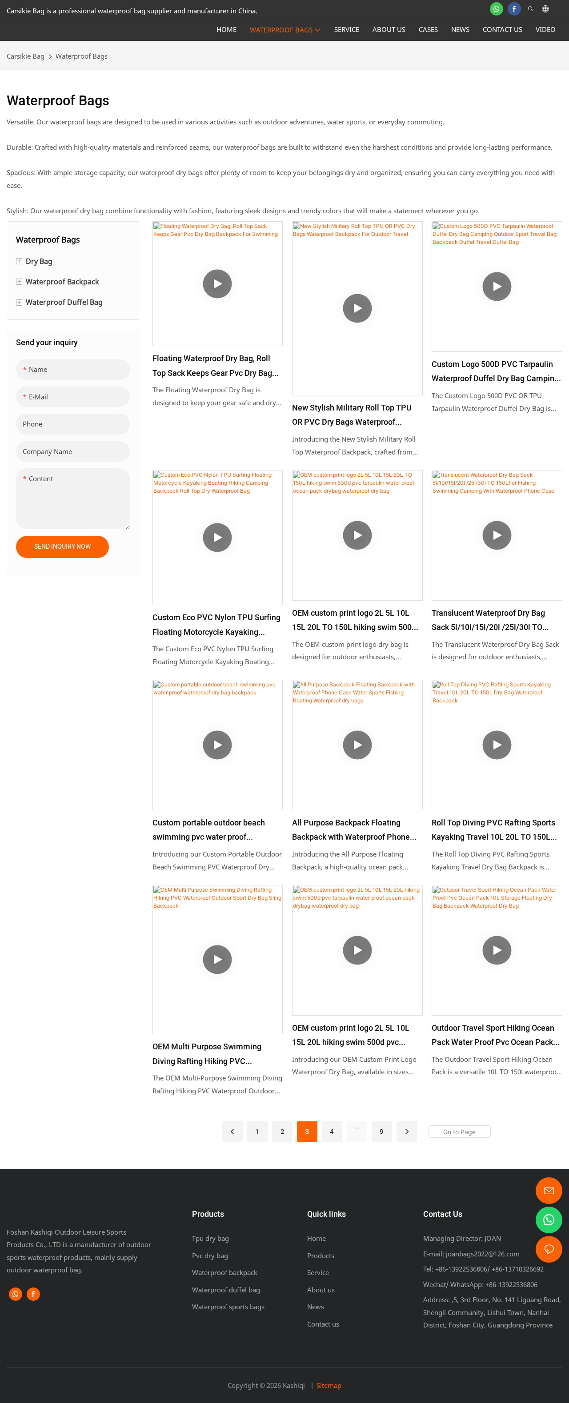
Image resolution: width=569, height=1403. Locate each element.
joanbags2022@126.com (482, 1253)
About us (321, 1289)
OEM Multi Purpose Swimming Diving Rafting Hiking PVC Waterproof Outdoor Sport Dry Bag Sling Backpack (212, 1055)
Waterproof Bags (82, 56)
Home (316, 1238)
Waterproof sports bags (228, 1306)
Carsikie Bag (25, 56)
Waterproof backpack (224, 1272)
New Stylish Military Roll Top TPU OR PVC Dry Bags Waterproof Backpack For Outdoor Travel (352, 416)
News (315, 1306)
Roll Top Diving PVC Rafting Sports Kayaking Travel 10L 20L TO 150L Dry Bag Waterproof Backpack (493, 831)
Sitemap (329, 1385)
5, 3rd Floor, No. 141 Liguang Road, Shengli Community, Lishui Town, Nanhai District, (492, 1312)
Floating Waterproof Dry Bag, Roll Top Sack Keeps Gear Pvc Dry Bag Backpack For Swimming (212, 367)
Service (318, 1272)
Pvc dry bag (210, 1255)
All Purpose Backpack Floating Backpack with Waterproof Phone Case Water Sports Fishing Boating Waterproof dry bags (354, 831)
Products (320, 1255)
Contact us (323, 1323)
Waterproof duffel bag (226, 1289)
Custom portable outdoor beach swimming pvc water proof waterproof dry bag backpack (208, 831)
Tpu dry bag (210, 1238)
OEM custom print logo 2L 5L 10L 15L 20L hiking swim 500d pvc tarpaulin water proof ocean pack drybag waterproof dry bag (350, 1036)
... (357, 1126)
